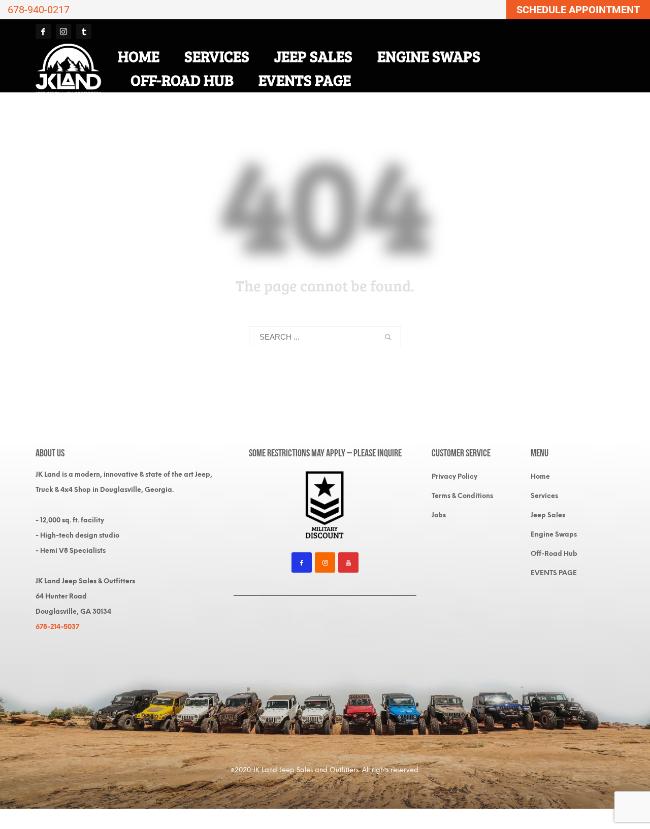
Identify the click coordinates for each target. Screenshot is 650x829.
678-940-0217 (39, 10)
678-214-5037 (57, 627)
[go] (388, 337)
